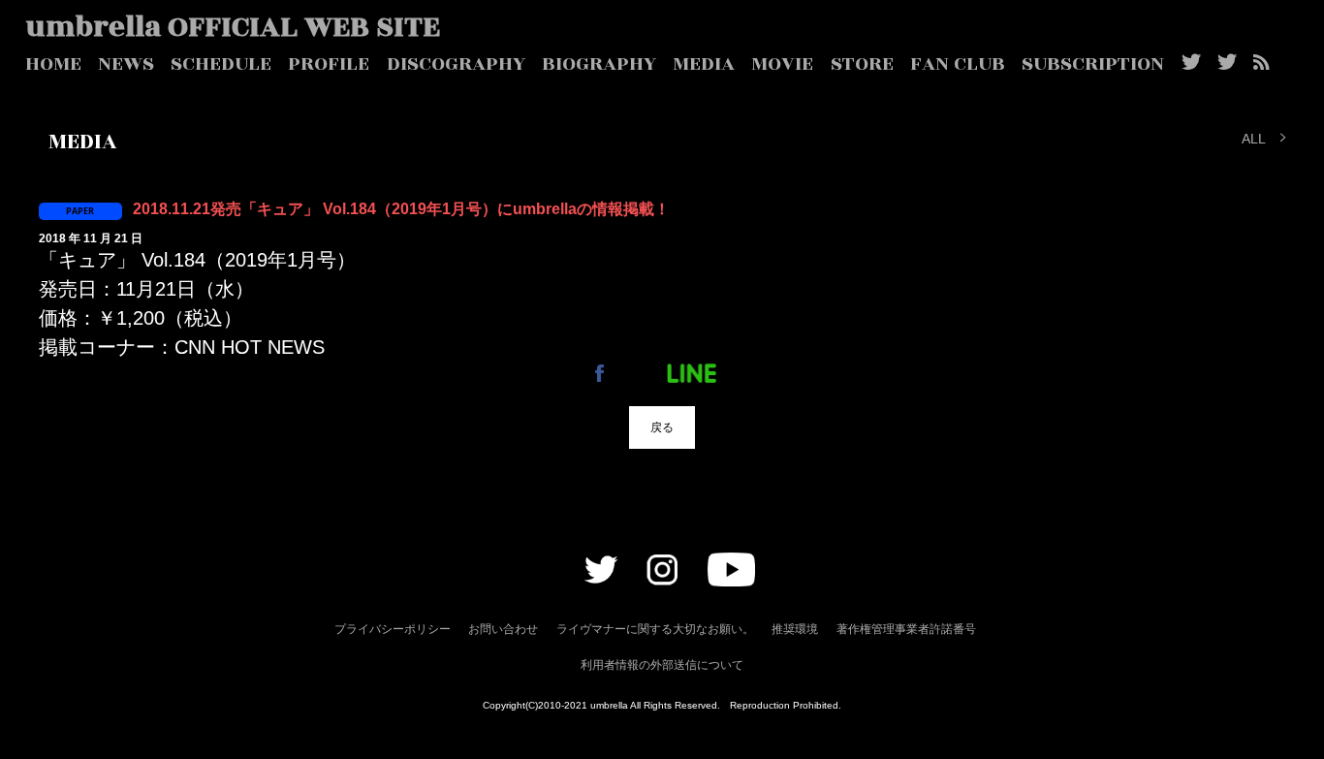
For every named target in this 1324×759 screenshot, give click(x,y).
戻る (662, 427)
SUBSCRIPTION (1093, 63)
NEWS (126, 63)
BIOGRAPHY (599, 63)
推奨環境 (795, 629)
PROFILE (328, 63)
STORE (862, 63)
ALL (1254, 137)
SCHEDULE (221, 63)
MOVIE (782, 63)
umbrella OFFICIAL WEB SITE (233, 27)
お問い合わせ (503, 629)
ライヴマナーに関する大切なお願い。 (655, 629)
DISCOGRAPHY (456, 63)
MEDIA (704, 63)
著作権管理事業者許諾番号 (906, 629)
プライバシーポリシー (392, 629)
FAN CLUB (957, 63)
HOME (53, 63)
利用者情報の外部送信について (662, 665)
